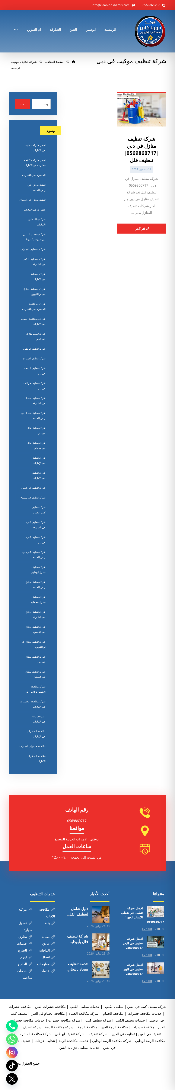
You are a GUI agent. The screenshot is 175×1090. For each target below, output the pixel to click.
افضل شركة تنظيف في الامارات (35, 147)
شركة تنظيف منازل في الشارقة (35, 614)
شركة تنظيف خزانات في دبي (34, 385)
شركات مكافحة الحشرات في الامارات (33, 306)
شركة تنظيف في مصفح (32, 497)
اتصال (45, 957)
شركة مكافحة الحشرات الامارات (35, 689)
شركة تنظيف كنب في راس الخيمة (33, 554)
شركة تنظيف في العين (33, 488)
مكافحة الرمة (87, 1027)
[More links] (16, 23)
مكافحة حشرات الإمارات (32, 746)
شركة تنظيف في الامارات (38, 475)
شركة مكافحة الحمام (83, 1013)
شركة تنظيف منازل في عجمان (35, 674)
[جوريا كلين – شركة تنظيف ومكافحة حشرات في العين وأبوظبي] (150, 31)
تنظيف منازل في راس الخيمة (36, 187)
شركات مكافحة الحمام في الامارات (33, 321)
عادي (46, 943)
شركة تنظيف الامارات (33, 358)
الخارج (22, 950)
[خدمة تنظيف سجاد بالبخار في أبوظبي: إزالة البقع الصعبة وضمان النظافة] (100, 969)
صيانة (46, 936)
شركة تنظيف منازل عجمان (38, 599)
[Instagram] (12, 1052)
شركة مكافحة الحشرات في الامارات (32, 704)
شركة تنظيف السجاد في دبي (34, 370)
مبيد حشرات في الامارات (38, 719)
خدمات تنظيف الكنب (130, 1020)
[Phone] (12, 1026)
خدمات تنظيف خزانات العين (79, 1047)
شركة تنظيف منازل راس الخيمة (35, 584)
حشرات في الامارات (34, 209)
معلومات (43, 964)
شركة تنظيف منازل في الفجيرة (35, 629)
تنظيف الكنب (114, 1006)
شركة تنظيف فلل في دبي (36, 430)
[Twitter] (12, 1079)
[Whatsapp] (12, 1039)
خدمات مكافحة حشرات (144, 1013)
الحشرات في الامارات (33, 175)
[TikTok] (12, 1065)
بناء (47, 923)
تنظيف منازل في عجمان (32, 200)
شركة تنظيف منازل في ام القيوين (33, 644)
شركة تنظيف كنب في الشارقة (35, 524)
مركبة (22, 909)
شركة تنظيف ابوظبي (34, 348)
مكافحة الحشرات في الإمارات (36, 734)
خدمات (22, 943)
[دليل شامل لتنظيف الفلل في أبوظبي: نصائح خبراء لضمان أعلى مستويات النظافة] (100, 914)
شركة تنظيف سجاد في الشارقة (35, 400)
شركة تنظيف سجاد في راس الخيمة (33, 415)
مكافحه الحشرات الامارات (36, 758)
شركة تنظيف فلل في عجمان (36, 445)
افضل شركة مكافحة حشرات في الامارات (34, 162)
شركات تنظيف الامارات (32, 249)
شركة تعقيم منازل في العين (35, 336)
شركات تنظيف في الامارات (37, 276)
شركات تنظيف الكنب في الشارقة (34, 261)
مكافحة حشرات (20, 1006)
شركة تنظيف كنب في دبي (35, 539)
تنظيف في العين (123, 1034)
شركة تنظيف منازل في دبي (35, 659)
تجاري (22, 936)
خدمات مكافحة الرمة (73, 1040)
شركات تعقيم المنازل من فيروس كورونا (33, 237)
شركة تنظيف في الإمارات (38, 460)
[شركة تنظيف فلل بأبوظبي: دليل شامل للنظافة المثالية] (100, 941)
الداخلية (44, 950)
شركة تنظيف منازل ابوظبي (38, 569)
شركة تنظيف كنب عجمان (38, 510)
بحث (22, 104)
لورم (23, 957)
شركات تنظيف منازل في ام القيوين (34, 291)
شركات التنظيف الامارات (36, 222)
